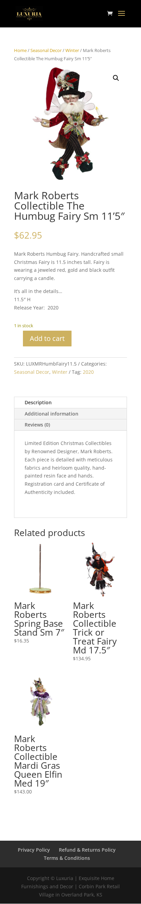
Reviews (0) (37, 424)
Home (20, 50)
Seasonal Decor (46, 50)
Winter (72, 50)
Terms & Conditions (67, 858)
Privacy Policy (34, 849)
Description (38, 402)
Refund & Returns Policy (87, 849)
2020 (88, 372)
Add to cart (47, 338)
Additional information (51, 413)
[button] (116, 78)
